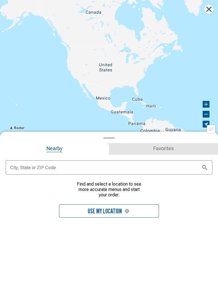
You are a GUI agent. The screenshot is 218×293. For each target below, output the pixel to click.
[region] (109, 68)
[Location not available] (211, 129)
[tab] (54, 149)
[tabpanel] (109, 203)
